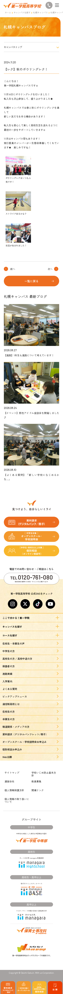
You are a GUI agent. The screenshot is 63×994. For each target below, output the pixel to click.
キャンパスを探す (22, 12)
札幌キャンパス (40, 12)
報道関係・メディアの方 (15, 726)
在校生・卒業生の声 (13, 643)
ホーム (8, 12)
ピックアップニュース (14, 696)
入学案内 (7, 681)
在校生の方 (8, 711)
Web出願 (7, 757)
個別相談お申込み (12, 749)
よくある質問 (9, 689)
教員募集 (36, 781)
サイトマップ (12, 772)
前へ (12, 269)
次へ (50, 269)
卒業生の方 (8, 719)
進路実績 (7, 674)
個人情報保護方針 (14, 790)
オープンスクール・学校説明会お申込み (24, 742)
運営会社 (9, 781)
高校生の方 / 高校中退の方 (17, 658)
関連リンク (37, 790)
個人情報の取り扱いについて (17, 800)
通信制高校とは (11, 704)
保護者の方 (8, 666)
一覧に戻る (31, 281)
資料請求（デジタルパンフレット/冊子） (25, 734)
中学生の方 (8, 651)
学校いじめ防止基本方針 (43, 774)
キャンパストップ (13, 47)
